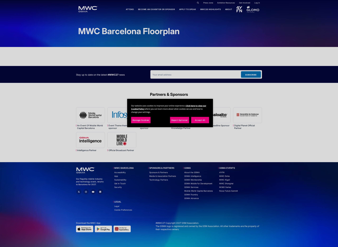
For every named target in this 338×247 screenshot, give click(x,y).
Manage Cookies (141, 120)
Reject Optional (180, 120)
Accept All (200, 120)
